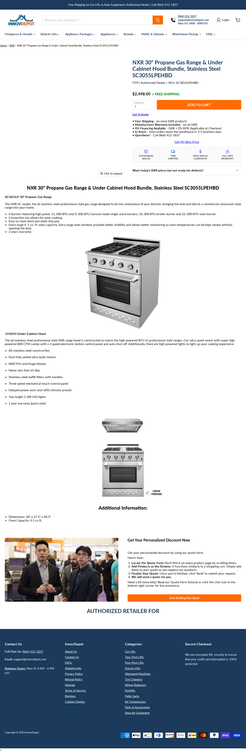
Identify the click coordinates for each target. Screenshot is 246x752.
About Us (71, 651)
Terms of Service (75, 690)
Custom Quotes (75, 701)
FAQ (209, 34)
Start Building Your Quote (184, 598)
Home (3, 45)
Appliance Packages (79, 34)
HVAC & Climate (153, 34)
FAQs (68, 662)
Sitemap (70, 685)
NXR (11, 45)
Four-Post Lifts (134, 662)
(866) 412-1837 (32, 651)
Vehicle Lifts (49, 34)
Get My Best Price (187, 142)
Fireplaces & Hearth (19, 34)
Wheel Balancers (135, 685)
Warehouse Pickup (185, 34)
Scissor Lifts (132, 668)
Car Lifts (130, 651)
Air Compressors (135, 701)
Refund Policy (73, 679)
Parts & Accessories (137, 707)
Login (225, 20)
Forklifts (130, 690)
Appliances (108, 34)
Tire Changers (133, 679)
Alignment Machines (138, 673)
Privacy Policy (74, 673)
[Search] (158, 20)
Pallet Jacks (132, 696)
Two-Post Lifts (134, 657)
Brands (129, 34)
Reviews (70, 696)
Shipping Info (73, 668)
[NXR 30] (28, 189)
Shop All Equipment (137, 713)
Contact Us (72, 657)
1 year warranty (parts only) (27, 403)
